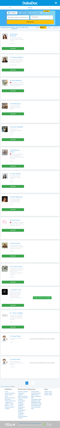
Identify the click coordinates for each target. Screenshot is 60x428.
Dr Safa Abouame (15, 104)
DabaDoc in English (9, 404)
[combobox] (41, 17)
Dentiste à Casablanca (23, 391)
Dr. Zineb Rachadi (15, 173)
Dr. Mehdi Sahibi (15, 359)
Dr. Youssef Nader (15, 336)
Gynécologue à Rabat (36, 393)
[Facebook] (6, 425)
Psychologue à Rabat (36, 405)
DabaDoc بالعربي (9, 405)
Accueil (6, 391)
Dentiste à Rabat (35, 391)
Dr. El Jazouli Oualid (16, 266)
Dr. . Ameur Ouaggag (16, 313)
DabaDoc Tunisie (48, 394)
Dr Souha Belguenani (16, 197)
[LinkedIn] (11, 425)
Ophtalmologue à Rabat (36, 404)
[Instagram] (8, 425)
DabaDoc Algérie (48, 393)
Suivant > (33, 383)
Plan (50, 7)
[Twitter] (14, 425)
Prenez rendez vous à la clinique (42, 297)
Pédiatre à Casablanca (23, 396)
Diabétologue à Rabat (36, 402)
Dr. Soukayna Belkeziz (16, 57)
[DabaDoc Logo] (30, 3)
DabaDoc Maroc (48, 391)
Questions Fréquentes (10, 397)
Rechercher (31, 22)
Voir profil (13, 48)
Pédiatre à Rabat (35, 394)
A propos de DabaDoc (10, 393)
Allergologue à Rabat (35, 400)
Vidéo (43, 27)
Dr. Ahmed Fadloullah (16, 127)
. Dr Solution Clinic (15, 290)
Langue (49, 27)
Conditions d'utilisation (36, 423)
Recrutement (8, 399)
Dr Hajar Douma (15, 220)
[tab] (50, 7)
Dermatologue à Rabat (36, 399)
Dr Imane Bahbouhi (16, 80)
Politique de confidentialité (24, 423)
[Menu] (56, 3)
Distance (56, 27)
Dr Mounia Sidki (15, 243)
